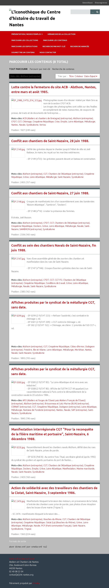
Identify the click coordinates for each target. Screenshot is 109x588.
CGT (20, 121)
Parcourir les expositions (24, 46)
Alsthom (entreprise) (83, 118)
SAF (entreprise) (79, 410)
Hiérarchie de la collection (61, 34)
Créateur (79, 76)
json (28, 546)
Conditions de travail (55, 283)
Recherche (97, 11)
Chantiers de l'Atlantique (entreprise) (65, 174)
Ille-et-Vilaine (39, 350)
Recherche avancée (79, 46)
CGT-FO (58, 280)
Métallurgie (89, 121)
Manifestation (69, 468)
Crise (57, 121)
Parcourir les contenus (55, 40)
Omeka (36, 583)
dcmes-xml (20, 546)
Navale (22, 125)
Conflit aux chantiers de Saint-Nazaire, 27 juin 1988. (50, 193)
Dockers (37, 226)
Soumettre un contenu (23, 52)
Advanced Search (92, 11)
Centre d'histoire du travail (21, 558)
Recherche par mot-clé (54, 46)
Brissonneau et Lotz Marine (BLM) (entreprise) (67, 403)
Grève (26, 177)
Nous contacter (48, 52)
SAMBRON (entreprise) (31, 229)
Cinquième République (43, 121)
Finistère (28, 350)
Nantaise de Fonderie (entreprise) (39, 410)
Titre (71, 76)
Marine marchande (85, 468)
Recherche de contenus (63, 69)
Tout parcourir (18, 69)
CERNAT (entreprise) (21, 407)
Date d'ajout (90, 76)
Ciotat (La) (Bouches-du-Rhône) (60, 522)
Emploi (64, 121)
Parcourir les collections (24, 40)
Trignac (27, 529)
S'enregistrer (101, 3)
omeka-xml (36, 546)
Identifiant (87, 3)
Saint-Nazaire (64, 177)
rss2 (45, 546)
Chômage (27, 121)
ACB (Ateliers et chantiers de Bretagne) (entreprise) (47, 118)
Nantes (14, 125)
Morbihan (79, 350)
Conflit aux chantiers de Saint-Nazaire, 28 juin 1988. (50, 141)
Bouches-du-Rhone (52, 519)
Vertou (42, 125)
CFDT (14, 121)
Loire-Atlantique (75, 121)
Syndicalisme (32, 125)
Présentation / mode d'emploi (26, 34)
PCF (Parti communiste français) (56, 525)
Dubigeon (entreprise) (69, 407)
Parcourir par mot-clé (40, 69)
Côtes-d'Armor (77, 346)
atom (11, 546)
